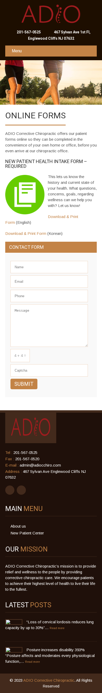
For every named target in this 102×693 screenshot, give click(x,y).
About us (18, 526)
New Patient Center (27, 533)
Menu (17, 51)
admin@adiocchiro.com (40, 465)
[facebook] (9, 490)
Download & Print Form (25, 233)
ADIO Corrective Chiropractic (48, 680)
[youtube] (21, 490)
